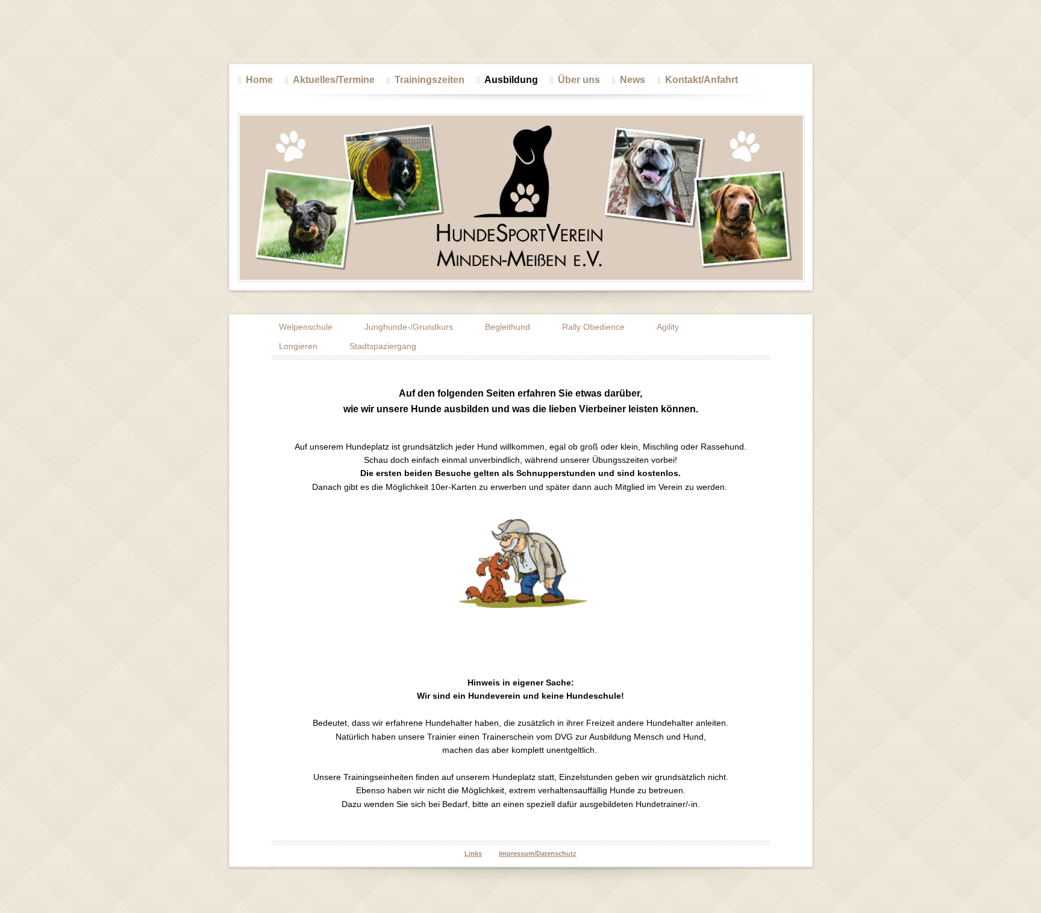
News (632, 80)
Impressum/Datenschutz (538, 853)
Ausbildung (511, 80)
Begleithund (507, 327)
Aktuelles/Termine (334, 80)
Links (473, 853)
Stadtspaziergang (382, 346)
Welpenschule (306, 327)
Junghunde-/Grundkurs (408, 327)
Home (259, 80)
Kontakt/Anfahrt (701, 80)
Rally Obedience (593, 327)
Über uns (579, 80)
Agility (668, 327)
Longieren (298, 346)
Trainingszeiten (429, 80)
